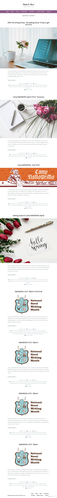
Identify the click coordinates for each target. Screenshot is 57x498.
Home (7, 11)
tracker (36, 205)
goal (22, 330)
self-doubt (20, 86)
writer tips (16, 333)
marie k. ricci (32, 483)
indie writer (37, 85)
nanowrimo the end (12, 332)
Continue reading (12, 80)
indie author (32, 85)
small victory (18, 156)
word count (23, 156)
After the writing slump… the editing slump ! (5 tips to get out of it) (28, 24)
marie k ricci (45, 85)
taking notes (10, 281)
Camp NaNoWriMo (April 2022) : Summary (28, 97)
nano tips (44, 483)
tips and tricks (27, 86)
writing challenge (39, 156)
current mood (20, 432)
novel (28, 205)
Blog (17, 11)
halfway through (35, 203)
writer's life (37, 86)
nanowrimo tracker (19, 332)
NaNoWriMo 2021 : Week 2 (28, 393)
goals (29, 85)
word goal (28, 156)
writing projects (28, 384)
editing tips (20, 85)
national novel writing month (36, 332)
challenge (18, 279)
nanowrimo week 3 (32, 381)
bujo (14, 483)
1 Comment (29, 158)
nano (16, 381)
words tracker (44, 332)
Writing (35, 83)
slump (23, 86)
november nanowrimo (43, 485)
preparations (45, 279)
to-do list (14, 281)
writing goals (46, 281)
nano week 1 (11, 485)
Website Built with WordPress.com (19, 495)
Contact (49, 11)
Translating (24, 11)
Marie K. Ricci (28, 4)
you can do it (28, 88)
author (16, 154)
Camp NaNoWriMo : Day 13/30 (28, 165)
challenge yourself (14, 432)
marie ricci (11, 86)
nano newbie (43, 432)
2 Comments (29, 386)
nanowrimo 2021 (36, 330)
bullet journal (19, 203)
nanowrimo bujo (42, 330)
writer (34, 86)
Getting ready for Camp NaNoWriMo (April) (28, 215)
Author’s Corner (40, 11)
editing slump (15, 85)
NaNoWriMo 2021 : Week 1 (28, 444)
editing (11, 85)
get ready (22, 279)
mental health (36, 432)
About (12, 11)
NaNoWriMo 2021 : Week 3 (28, 342)
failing (32, 154)
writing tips (45, 86)
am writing (12, 154)
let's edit (41, 85)
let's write (23, 483)
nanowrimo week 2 (23, 434)
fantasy (30, 203)
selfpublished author (14, 383)
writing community (39, 281)
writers (24, 281)
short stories (32, 205)
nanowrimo (16, 86)
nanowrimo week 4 (27, 332)
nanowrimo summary (12, 156)
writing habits (28, 435)
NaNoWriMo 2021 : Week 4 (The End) (28, 291)
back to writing (20, 154)
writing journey (45, 156)
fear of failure (25, 85)
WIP (31, 86)
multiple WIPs (19, 205)
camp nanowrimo (26, 154)
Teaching (32, 11)
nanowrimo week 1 (35, 485)
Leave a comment (29, 90)
